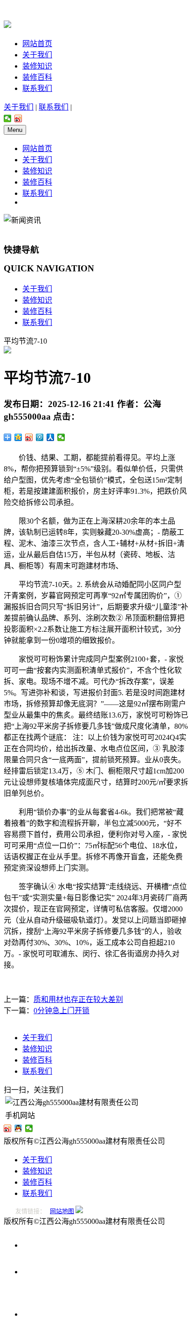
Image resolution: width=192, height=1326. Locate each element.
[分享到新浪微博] (18, 118)
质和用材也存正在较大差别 (78, 999)
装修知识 (37, 66)
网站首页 (37, 44)
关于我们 (37, 55)
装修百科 (37, 77)
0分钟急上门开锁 (61, 1011)
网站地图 (62, 1211)
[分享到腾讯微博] (40, 437)
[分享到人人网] (51, 437)
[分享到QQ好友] (18, 1128)
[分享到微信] (8, 118)
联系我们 (37, 88)
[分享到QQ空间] (18, 437)
